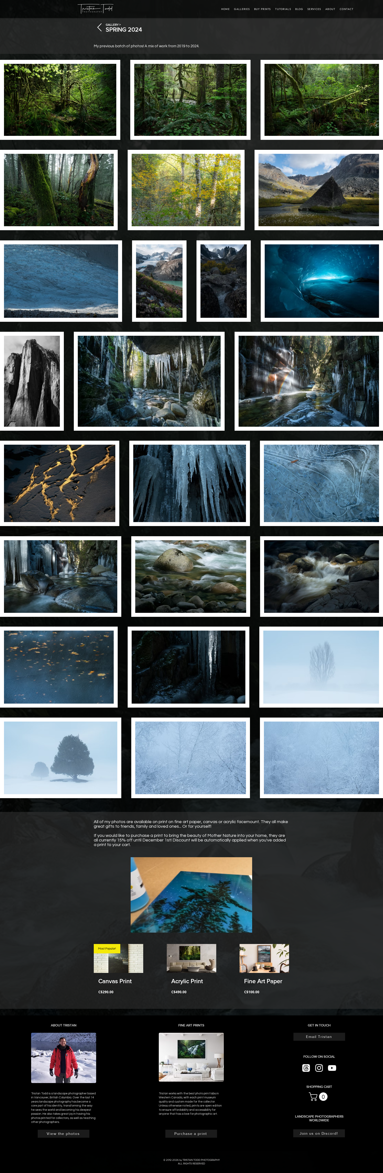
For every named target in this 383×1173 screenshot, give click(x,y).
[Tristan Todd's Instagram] (319, 1068)
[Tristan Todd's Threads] (306, 1068)
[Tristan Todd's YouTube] (332, 1068)
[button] (282, 9)
